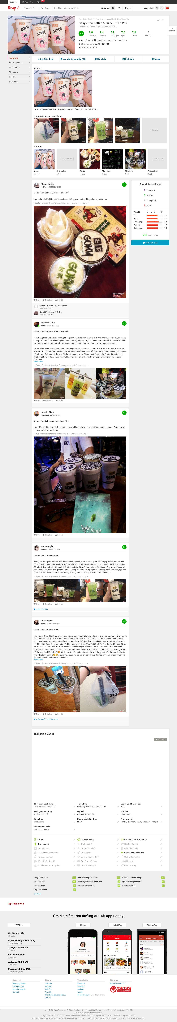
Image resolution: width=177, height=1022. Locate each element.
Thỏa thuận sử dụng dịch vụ (55, 995)
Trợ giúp (48, 986)
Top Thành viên (16, 904)
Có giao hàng (87, 840)
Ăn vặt (139, 822)
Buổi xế (96, 807)
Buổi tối (103, 807)
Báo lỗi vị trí (160, 740)
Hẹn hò (123, 822)
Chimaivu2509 (47, 621)
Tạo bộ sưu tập (18, 986)
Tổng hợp (129, 171)
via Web (44, 326)
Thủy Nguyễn (47, 546)
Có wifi (40, 840)
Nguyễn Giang (47, 412)
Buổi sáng (81, 807)
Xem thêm (38, 361)
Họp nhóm (131, 822)
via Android (45, 415)
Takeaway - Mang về (150, 822)
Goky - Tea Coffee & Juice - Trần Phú (51, 193)
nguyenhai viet (48, 323)
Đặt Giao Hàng (27, 2)
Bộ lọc (106, 8)
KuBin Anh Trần (42, 609)
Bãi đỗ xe (13, 81)
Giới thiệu (48, 984)
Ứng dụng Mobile (19, 984)
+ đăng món (154, 130)
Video (36, 171)
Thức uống (38, 829)
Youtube (80, 989)
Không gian (61, 171)
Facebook (81, 984)
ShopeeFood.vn (83, 995)
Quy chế (48, 992)
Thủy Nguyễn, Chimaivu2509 (47, 719)
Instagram (81, 986)
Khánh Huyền (47, 184)
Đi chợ (39, 2)
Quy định (15, 992)
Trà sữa (46, 829)
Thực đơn (13, 72)
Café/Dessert (83, 27)
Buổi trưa (89, 807)
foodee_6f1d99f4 (46, 306)
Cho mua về (43, 844)
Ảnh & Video (16, 62)
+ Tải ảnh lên (67, 159)
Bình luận (14, 67)
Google (80, 992)
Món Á (92, 27)
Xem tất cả (37, 894)
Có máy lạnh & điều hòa (135, 840)
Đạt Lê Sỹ (43, 312)
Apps (128, 8)
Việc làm (48, 989)
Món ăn (82, 171)
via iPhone (45, 187)
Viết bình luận (151, 243)
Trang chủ (13, 58)
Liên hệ (48, 998)
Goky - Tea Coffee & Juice (46, 555)
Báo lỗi (60, 300)
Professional (153, 171)
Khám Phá (14, 2)
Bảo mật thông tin (19, 989)
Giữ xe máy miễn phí (134, 852)
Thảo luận (49, 300)
